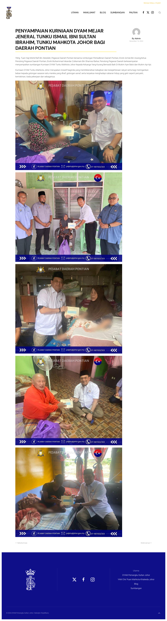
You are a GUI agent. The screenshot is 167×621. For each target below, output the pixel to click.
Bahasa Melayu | (149, 3)
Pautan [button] (133, 12)
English (158, 3)
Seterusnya (145, 543)
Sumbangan (117, 12)
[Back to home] (9, 12)
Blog (103, 12)
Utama (75, 12)
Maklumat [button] (89, 12)
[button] (159, 12)
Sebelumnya (22, 543)
